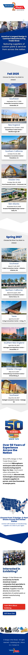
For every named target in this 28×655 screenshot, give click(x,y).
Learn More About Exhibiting (10, 607)
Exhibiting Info (14, 642)
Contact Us (15, 645)
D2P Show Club (9, 613)
